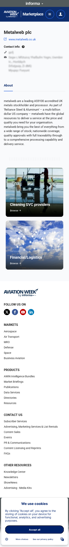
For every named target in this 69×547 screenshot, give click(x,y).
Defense (8, 347)
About (8, 85)
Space (7, 352)
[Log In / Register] (60, 14)
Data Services (12, 392)
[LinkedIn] (31, 312)
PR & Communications (17, 442)
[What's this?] (23, 46)
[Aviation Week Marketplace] (23, 14)
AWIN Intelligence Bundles (19, 376)
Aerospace (10, 331)
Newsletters (11, 477)
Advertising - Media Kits (18, 487)
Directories (10, 397)
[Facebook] (15, 312)
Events (8, 437)
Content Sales (12, 432)
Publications (11, 387)
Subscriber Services (15, 421)
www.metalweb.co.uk (22, 39)
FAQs (7, 453)
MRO (7, 342)
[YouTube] (23, 312)
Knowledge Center (14, 471)
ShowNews (10, 482)
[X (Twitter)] (7, 312)
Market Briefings (13, 381)
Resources (10, 403)
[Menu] (49, 14)
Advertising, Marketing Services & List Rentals (31, 426)
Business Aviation (14, 358)
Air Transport (11, 336)
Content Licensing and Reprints (22, 448)
